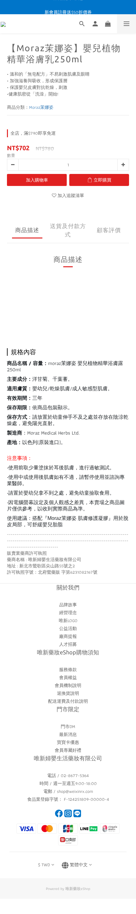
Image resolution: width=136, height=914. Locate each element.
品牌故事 (68, 604)
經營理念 (68, 612)
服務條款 (68, 669)
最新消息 (68, 734)
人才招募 (68, 644)
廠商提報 (68, 636)
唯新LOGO (68, 620)
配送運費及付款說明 (68, 701)
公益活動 (68, 628)
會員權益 (68, 677)
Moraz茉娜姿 (41, 107)
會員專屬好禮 (68, 750)
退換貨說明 (68, 693)
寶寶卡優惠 (68, 742)
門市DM (68, 726)
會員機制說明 (68, 685)
